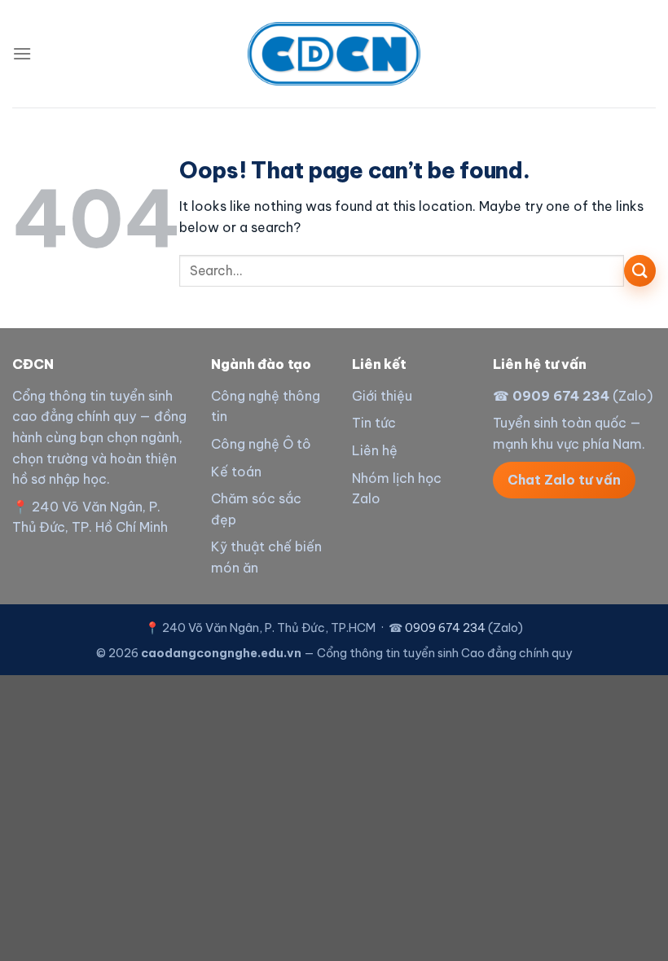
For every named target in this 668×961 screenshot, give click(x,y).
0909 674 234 (560, 396)
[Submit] (640, 271)
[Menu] (22, 53)
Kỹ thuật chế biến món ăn (266, 557)
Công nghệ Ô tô (261, 444)
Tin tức (374, 423)
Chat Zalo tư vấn (564, 480)
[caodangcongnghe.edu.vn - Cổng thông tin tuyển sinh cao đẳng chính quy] (334, 53)
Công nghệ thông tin (265, 406)
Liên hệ (375, 450)
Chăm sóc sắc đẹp (256, 509)
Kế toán (236, 471)
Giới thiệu (382, 396)
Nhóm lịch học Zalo (397, 488)
